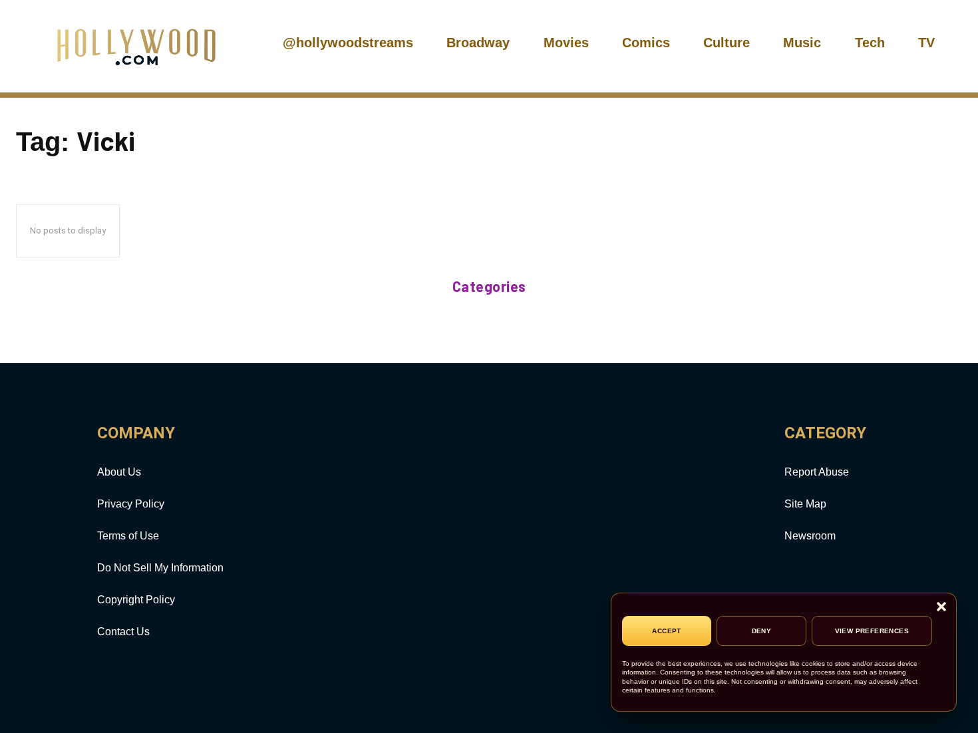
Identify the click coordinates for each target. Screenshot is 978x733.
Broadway (478, 42)
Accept (666, 631)
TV (926, 42)
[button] (941, 607)
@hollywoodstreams (348, 42)
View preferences (872, 631)
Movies (566, 42)
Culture (726, 42)
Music (802, 42)
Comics (646, 42)
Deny (762, 631)
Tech (870, 42)
